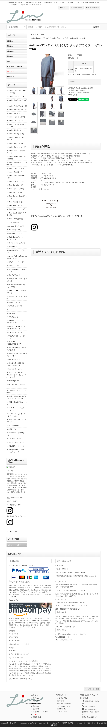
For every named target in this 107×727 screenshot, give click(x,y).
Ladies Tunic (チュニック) (17, 106)
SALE (10, 310)
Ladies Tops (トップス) (60, 38)
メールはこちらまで (14, 505)
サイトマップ (63, 711)
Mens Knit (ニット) (15, 192)
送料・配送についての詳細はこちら (68, 609)
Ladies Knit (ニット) (15, 121)
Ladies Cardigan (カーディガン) (16, 139)
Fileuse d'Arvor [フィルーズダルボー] (16, 349)
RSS (59, 709)
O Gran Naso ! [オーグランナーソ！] (16, 286)
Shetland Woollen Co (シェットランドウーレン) (16, 397)
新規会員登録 (77, 7)
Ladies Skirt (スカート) (16, 130)
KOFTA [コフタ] (13, 266)
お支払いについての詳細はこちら (20, 679)
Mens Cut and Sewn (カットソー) (17, 197)
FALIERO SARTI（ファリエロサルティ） (16, 322)
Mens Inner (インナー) (16, 181)
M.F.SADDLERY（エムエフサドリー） (16, 421)
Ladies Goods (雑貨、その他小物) (16, 158)
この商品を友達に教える (76, 90)
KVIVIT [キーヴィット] (16, 262)
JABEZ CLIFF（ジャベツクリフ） (16, 292)
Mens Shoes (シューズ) (16, 209)
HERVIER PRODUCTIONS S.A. (14, 343)
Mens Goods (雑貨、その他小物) (16, 214)
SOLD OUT (41, 34)
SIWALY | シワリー (15, 302)
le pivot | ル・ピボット (16, 369)
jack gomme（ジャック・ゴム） (16, 385)
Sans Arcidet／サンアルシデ (17, 297)
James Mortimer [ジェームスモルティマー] (17, 257)
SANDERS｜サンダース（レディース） (16, 415)
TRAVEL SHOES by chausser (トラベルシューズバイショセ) (16, 375)
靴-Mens (10, 46)
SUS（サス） (13, 429)
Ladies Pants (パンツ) (16, 134)
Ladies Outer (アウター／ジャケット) (16, 92)
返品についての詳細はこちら (65, 627)
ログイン (64, 7)
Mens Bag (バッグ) (15, 205)
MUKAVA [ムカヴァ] (15, 275)
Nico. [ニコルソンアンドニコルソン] (17, 280)
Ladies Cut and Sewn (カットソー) (16, 125)
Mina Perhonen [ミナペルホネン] (16, 270)
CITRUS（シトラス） (16, 332)
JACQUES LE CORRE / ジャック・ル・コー (16, 451)
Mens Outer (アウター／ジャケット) (17, 177)
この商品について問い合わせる (79, 92)
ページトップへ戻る (92, 689)
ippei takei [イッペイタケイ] (16, 251)
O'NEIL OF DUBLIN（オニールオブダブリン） (17, 327)
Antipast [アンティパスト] (79, 38)
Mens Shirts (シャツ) (15, 185)
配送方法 (60, 701)
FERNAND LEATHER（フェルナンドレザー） (17, 364)
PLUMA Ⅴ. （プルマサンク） (16, 434)
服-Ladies (10, 51)
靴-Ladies (10, 56)
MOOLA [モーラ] (14, 425)
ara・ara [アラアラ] (15, 233)
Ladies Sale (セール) (15, 172)
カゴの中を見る (93, 7)
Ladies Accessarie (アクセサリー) (17, 163)
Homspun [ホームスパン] (17, 243)
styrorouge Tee (13, 381)
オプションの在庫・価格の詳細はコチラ (82, 74)
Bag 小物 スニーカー (14, 66)
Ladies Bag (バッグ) (15, 143)
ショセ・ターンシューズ (17, 442)
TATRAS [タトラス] (15, 306)
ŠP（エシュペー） (15, 439)
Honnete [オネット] (15, 246)
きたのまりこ (13, 317)
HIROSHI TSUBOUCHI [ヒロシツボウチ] (17, 355)
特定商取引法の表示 (64, 703)
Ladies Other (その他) (16, 168)
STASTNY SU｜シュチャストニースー (16, 409)
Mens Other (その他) (15, 219)
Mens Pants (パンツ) (15, 202)
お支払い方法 (62, 698)
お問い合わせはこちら (90, 717)
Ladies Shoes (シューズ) (17, 147)
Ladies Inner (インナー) (16, 96)
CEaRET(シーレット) (16, 446)
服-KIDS (10, 61)
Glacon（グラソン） (15, 359)
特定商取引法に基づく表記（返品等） (81, 88)
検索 (97, 27)
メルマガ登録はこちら (19, 545)
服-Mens (10, 41)
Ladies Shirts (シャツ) (16, 113)
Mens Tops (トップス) (16, 189)
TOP (32, 34)
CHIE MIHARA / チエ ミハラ (16, 403)
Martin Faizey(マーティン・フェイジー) (16, 238)
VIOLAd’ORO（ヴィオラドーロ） (16, 337)
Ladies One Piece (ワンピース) (17, 101)
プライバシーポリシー (65, 706)
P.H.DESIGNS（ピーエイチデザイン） (16, 391)
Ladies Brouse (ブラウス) (40, 38)
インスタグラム (12, 531)
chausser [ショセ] (14, 230)
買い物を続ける (73, 95)
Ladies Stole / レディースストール (16, 152)
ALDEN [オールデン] (15, 222)
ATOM (64, 709)
